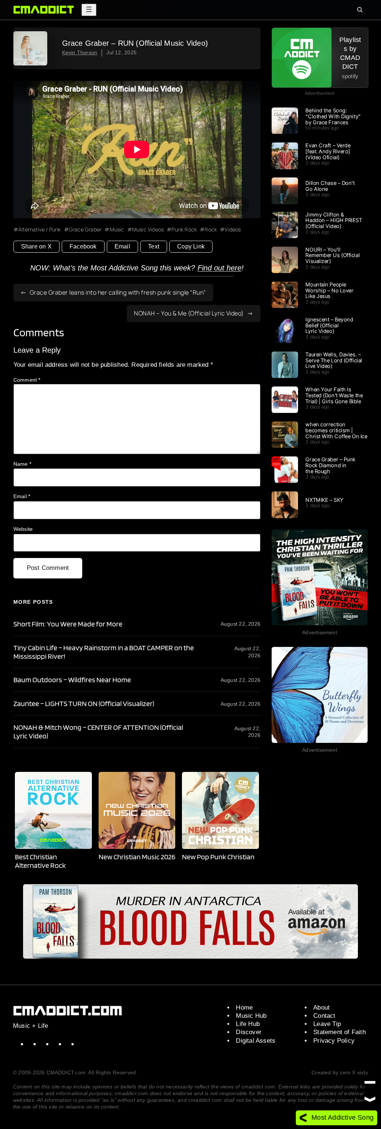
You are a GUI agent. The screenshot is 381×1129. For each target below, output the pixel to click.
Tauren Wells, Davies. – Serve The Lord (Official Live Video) (333, 360)
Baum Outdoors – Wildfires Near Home (72, 680)
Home (244, 1007)
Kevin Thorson (79, 52)
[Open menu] (88, 10)
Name (22, 464)
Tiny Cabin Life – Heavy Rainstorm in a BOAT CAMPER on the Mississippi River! (103, 652)
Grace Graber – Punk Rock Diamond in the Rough (330, 465)
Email (122, 246)
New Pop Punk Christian (218, 857)
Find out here (219, 268)
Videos (233, 229)
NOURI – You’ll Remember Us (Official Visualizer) (332, 255)
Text (153, 246)
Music (117, 229)
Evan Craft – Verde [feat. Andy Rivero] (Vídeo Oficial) (327, 151)
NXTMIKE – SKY (324, 500)
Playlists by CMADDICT (350, 53)
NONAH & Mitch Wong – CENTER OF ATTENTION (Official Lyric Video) (98, 731)
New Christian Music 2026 (137, 857)
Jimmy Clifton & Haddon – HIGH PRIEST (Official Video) (333, 220)
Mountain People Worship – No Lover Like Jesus (329, 290)
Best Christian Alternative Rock (40, 861)
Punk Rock (184, 229)
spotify (350, 76)
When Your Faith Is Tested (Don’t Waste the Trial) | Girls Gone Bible (334, 395)
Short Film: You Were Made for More (67, 624)
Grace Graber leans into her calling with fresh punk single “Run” (118, 292)
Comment (27, 380)
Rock (211, 229)
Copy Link (191, 246)
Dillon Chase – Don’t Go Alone (330, 186)
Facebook (83, 246)
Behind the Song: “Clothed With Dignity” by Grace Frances (333, 116)
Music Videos (148, 229)
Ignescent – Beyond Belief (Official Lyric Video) (329, 325)
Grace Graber (85, 229)
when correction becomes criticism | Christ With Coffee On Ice (336, 430)
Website (23, 529)
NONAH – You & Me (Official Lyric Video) (189, 313)
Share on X (36, 246)
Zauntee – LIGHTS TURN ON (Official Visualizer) (83, 703)
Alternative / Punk (39, 229)
